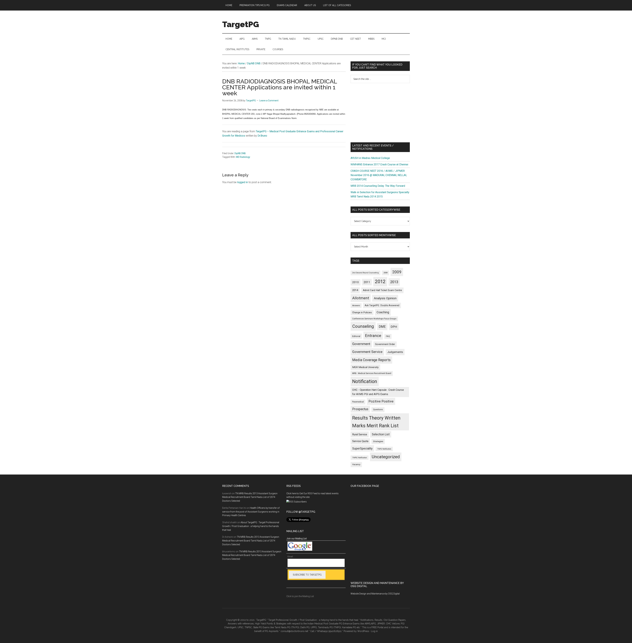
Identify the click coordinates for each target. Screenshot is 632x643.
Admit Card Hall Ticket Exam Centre (382, 290)
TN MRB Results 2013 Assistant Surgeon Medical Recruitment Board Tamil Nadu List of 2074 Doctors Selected (249, 497)
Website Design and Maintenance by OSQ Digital (375, 593)
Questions (378, 409)
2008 (385, 273)
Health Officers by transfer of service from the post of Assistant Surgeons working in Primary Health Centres (251, 512)
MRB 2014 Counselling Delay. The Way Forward (378, 185)
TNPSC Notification (359, 458)
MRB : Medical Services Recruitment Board (371, 373)
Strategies (378, 441)
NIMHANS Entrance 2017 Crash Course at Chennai (379, 164)
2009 (396, 272)
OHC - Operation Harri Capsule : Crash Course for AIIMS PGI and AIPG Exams (378, 392)
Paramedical (358, 402)
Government (361, 344)
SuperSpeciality (362, 448)
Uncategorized (386, 456)
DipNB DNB (240, 153)
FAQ (388, 336)
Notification (364, 381)
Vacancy (356, 464)
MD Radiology (243, 157)
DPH (394, 327)
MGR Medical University (365, 367)
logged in (242, 182)
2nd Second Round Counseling (365, 273)
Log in (374, 631)
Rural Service (359, 434)
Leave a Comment (268, 100)
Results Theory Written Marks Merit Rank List (376, 421)
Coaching (383, 312)
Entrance (373, 335)
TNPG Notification (384, 449)
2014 (355, 290)
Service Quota (360, 441)
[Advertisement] (380, 113)
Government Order (385, 344)
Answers (356, 305)
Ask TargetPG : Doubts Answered (382, 305)
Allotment (360, 298)
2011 (367, 282)
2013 (394, 282)
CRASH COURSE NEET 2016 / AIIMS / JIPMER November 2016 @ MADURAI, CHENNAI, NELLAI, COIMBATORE (379, 175)
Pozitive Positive (381, 401)
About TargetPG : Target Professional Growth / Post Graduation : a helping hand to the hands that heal (250, 526)
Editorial (356, 336)
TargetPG (240, 24)
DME (382, 327)
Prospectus (360, 409)
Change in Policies (362, 312)
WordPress (363, 631)
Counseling (363, 326)
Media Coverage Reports (371, 360)
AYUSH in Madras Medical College (370, 158)
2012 (380, 281)
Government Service (367, 352)
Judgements (395, 352)
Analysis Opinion (385, 298)
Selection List (381, 434)
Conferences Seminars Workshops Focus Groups (374, 319)
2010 (355, 282)
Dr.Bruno (262, 135)
